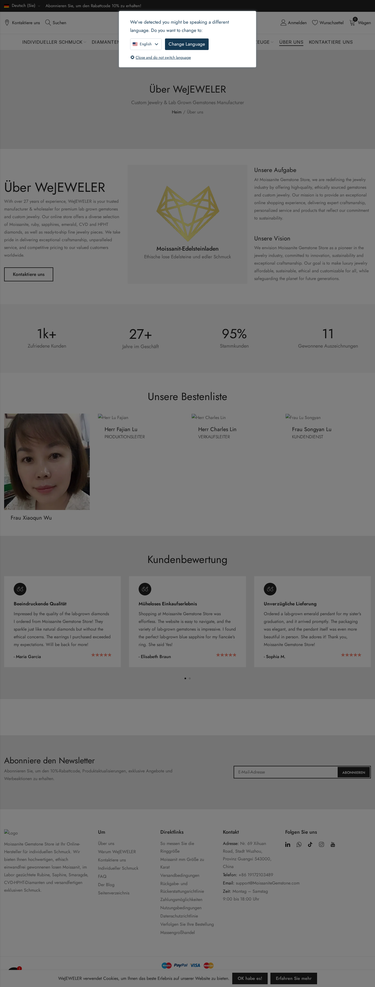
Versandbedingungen (179, 875)
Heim (176, 112)
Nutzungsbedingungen (181, 908)
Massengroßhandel (177, 932)
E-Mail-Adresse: (302, 772)
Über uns (106, 843)
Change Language (187, 44)
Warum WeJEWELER (117, 852)
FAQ (102, 876)
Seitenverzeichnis (113, 893)
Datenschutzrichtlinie (179, 916)
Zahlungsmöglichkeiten (181, 899)
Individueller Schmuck (118, 868)
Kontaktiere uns (28, 274)
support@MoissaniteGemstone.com (268, 883)
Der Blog (106, 884)
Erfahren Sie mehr (294, 978)
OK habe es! (250, 978)
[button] (185, 678)
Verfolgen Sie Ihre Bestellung (187, 924)
